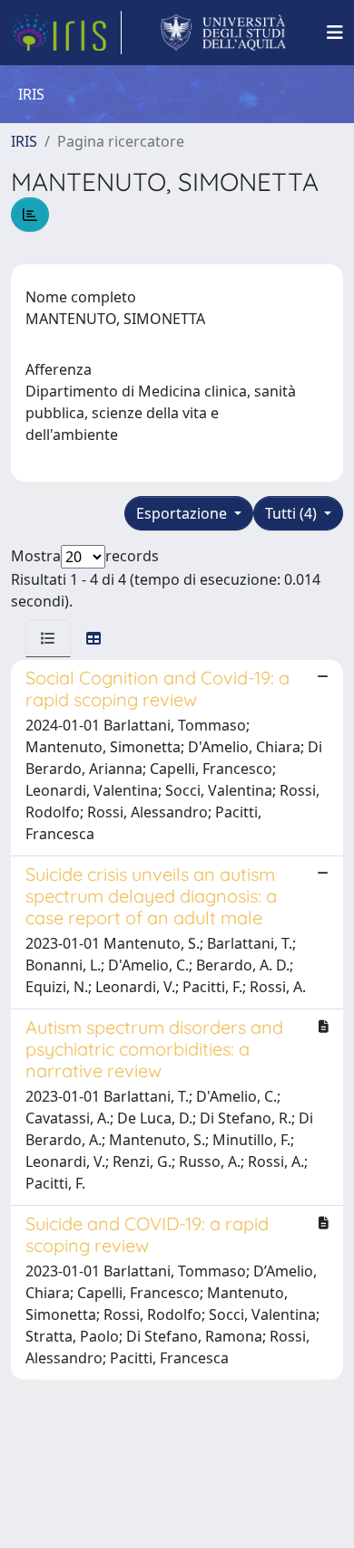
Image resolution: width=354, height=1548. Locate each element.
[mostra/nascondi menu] (335, 33)
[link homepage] (66, 32)
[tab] (48, 638)
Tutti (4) (292, 513)
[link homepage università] (223, 32)
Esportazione (183, 513)
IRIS (24, 141)
